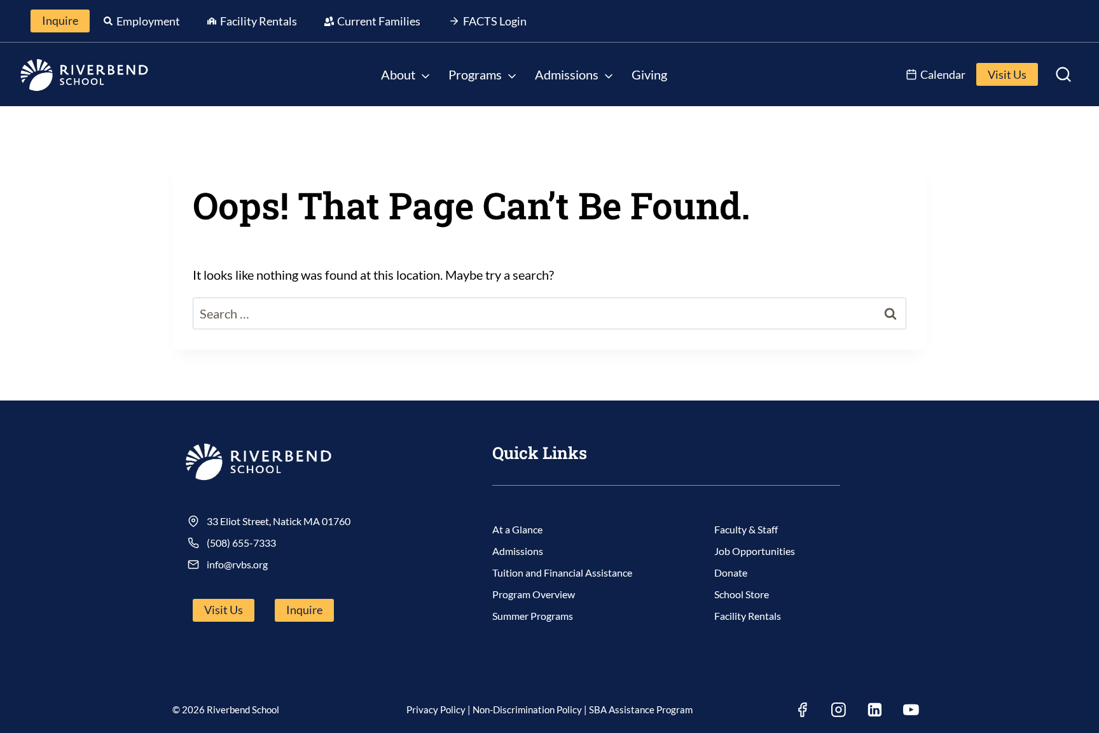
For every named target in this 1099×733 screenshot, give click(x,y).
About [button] (398, 74)
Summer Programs (532, 616)
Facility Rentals (747, 616)
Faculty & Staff (746, 529)
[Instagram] (838, 710)
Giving (649, 74)
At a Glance (517, 529)
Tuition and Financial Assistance (562, 572)
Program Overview (533, 594)
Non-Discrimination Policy (527, 709)
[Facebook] (802, 710)
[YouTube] (911, 710)
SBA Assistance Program (641, 709)
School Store (741, 594)
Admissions (517, 551)
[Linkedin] (874, 710)
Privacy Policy (436, 709)
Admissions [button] (566, 74)
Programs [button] (475, 74)
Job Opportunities (754, 551)
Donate (730, 572)
